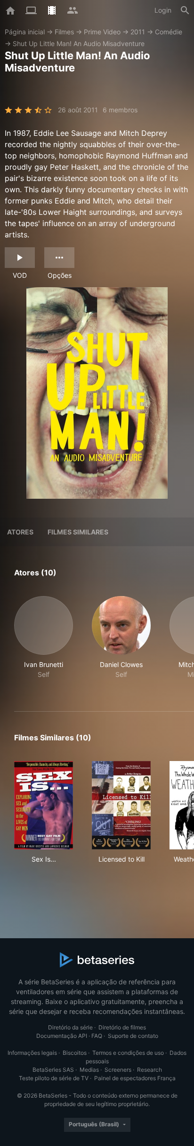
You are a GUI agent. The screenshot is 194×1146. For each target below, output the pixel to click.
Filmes (64, 32)
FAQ (96, 1035)
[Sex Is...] (43, 805)
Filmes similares (78, 532)
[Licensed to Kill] (121, 805)
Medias (89, 1069)
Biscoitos (75, 1052)
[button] (43, 642)
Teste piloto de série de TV (54, 1078)
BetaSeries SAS (53, 1069)
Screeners (118, 1069)
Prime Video (102, 32)
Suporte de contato (133, 1035)
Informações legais (32, 1052)
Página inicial (25, 32)
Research (149, 1069)
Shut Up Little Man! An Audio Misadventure (79, 43)
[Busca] (185, 10)
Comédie (168, 32)
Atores (20, 532)
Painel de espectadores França (135, 1078)
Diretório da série (70, 1027)
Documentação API (61, 1035)
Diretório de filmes (122, 1027)
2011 (137, 32)
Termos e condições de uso (128, 1052)
